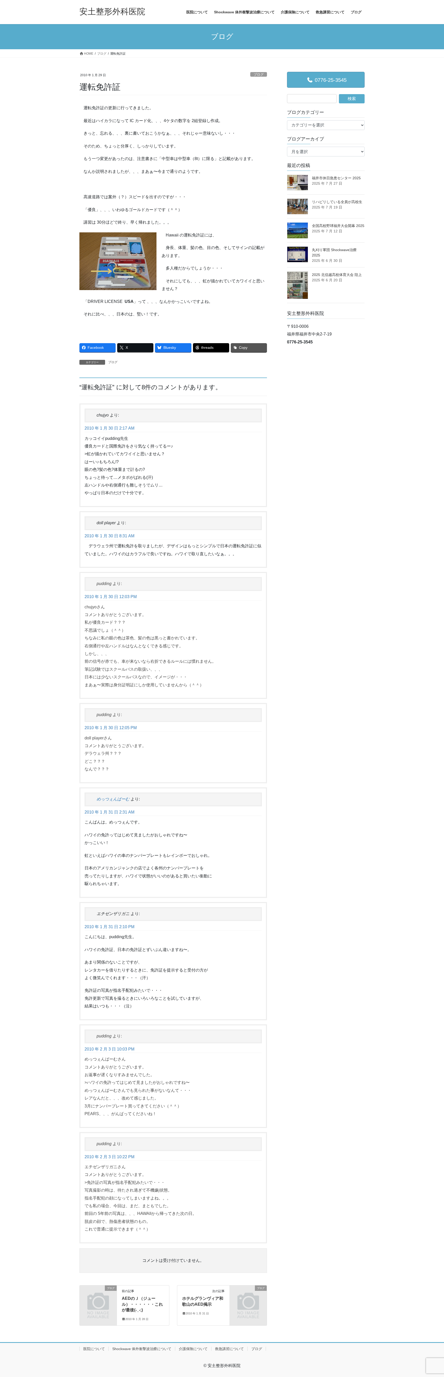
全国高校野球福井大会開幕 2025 (338, 226)
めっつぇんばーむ (113, 799)
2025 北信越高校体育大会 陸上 (337, 275)
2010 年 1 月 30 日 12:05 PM (111, 728)
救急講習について (229, 1349)
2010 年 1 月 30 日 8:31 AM (109, 536)
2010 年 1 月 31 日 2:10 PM (109, 927)
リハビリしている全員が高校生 (337, 202)
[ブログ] (98, 1296)
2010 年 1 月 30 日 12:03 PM (111, 597)
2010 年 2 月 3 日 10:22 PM (109, 1157)
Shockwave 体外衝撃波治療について (141, 1349)
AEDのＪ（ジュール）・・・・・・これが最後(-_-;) (142, 1304)
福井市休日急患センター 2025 (336, 178)
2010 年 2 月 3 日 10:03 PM (109, 1049)
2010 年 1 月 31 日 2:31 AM (109, 812)
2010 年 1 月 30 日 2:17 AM (109, 428)
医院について (94, 1349)
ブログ (259, 74)
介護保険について (193, 1349)
